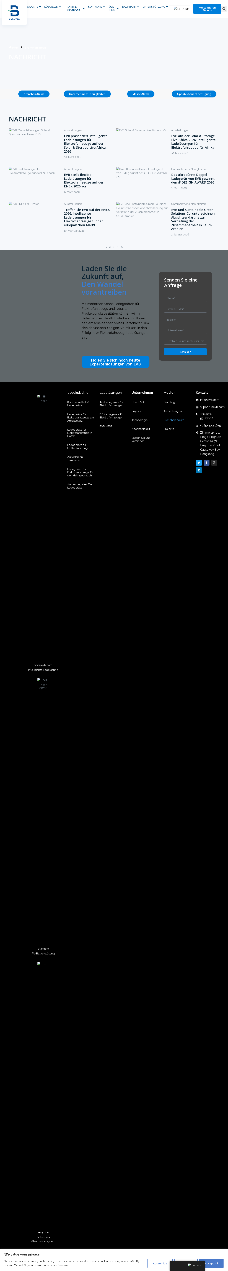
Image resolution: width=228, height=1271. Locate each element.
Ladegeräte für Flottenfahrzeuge (78, 446)
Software (95, 6)
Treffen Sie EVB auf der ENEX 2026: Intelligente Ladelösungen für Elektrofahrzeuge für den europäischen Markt (87, 217)
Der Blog (169, 402)
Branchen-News (174, 420)
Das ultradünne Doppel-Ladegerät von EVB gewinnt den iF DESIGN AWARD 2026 (193, 178)
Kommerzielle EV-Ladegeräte (78, 404)
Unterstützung (154, 6)
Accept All (211, 1263)
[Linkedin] (199, 470)
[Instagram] (214, 463)
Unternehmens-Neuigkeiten (188, 169)
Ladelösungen (111, 392)
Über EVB (138, 402)
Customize (160, 1263)
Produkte (31, 6)
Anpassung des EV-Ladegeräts (79, 486)
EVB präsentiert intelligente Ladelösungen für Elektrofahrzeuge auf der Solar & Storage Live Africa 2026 (86, 143)
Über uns (112, 8)
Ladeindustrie (78, 392)
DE (185, 8)
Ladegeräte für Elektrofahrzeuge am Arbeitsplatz (80, 417)
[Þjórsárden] (199, 463)
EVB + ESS (106, 426)
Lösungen (51, 6)
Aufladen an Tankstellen (75, 458)
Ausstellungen (73, 130)
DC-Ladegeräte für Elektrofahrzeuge (111, 416)
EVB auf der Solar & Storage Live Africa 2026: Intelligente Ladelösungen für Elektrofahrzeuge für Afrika (193, 142)
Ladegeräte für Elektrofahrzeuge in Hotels (79, 433)
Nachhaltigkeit (141, 429)
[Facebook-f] (206, 463)
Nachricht (129, 6)
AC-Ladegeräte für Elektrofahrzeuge (111, 404)
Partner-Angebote (73, 8)
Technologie (139, 420)
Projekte (137, 411)
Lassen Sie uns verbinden (141, 439)
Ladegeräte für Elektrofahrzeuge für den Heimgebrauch (80, 472)
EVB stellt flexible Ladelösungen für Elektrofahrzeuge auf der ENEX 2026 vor (83, 180)
